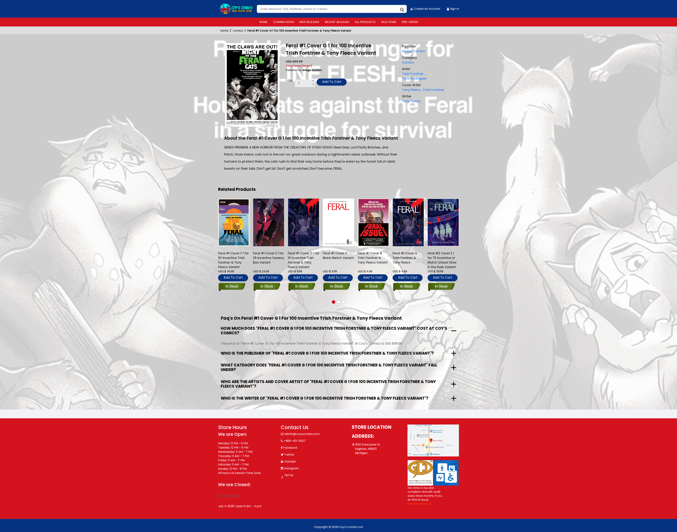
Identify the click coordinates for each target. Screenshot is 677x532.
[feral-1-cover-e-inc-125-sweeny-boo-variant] (233, 222)
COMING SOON (283, 22)
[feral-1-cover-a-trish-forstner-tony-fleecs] (373, 222)
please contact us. (420, 504)
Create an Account (426, 9)
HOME (263, 22)
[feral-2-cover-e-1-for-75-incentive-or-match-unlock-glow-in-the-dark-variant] (408, 222)
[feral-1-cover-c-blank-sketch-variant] (303, 222)
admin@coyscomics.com (302, 434)
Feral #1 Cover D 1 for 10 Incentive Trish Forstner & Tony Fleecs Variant (268, 260)
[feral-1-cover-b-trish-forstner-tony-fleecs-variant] (338, 222)
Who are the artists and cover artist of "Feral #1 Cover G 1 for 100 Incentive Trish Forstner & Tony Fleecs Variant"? (328, 384)
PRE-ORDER (410, 22)
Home (224, 31)
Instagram (291, 468)
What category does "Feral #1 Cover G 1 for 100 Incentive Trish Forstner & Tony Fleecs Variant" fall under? (329, 367)
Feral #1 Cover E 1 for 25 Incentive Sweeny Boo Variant (233, 258)
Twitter (289, 455)
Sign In (454, 9)
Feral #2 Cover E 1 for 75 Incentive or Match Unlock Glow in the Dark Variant (407, 260)
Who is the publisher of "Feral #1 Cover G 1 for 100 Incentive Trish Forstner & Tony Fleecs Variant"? (327, 353)
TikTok (288, 475)
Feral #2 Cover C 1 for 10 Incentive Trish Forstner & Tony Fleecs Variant (443, 260)
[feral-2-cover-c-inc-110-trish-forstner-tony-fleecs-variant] (443, 222)
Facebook (290, 448)
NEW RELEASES (309, 22)
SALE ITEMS (388, 22)
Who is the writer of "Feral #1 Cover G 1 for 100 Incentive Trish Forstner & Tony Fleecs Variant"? (324, 398)
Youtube (290, 461)
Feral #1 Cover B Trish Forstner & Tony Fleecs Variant (338, 258)
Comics (238, 31)
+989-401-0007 (295, 441)
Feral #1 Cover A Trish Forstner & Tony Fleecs (370, 258)
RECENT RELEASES (337, 22)
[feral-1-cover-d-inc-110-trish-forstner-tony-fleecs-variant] (268, 222)
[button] (333, 302)
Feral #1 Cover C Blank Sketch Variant (303, 255)
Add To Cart (331, 81)
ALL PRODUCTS (365, 22)
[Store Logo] (235, 8)
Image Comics (413, 51)
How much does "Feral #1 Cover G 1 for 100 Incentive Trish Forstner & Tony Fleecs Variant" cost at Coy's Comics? (334, 331)
